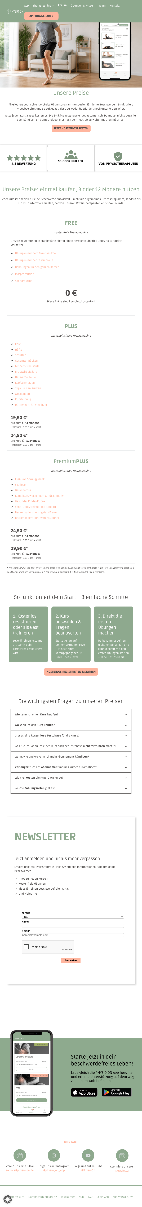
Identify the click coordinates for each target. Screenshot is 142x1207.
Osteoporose (23, 490)
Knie (18, 344)
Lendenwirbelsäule (27, 366)
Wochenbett (22, 394)
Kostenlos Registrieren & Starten (71, 671)
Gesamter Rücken (26, 360)
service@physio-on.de (20, 1170)
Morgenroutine (24, 274)
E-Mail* (26, 931)
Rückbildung (23, 399)
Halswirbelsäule (25, 377)
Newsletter (122, 1170)
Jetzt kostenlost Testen (71, 128)
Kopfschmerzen (25, 383)
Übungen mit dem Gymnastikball (36, 253)
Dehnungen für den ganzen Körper (37, 267)
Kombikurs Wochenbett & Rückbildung (39, 496)
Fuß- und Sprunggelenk (30, 479)
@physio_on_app (54, 1170)
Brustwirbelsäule (26, 372)
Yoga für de (22, 388)
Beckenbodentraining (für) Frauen (36, 512)
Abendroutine (23, 281)
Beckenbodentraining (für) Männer (37, 518)
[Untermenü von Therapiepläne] (53, 6)
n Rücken (35, 388)
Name (25, 921)
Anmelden (70, 960)
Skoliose (20, 485)
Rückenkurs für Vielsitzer (31, 405)
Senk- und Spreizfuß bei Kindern (35, 507)
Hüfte (18, 349)
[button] (7, 1199)
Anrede (26, 913)
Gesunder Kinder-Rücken (31, 501)
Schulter (20, 355)
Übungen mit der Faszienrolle (34, 260)
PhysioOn (89, 1170)
